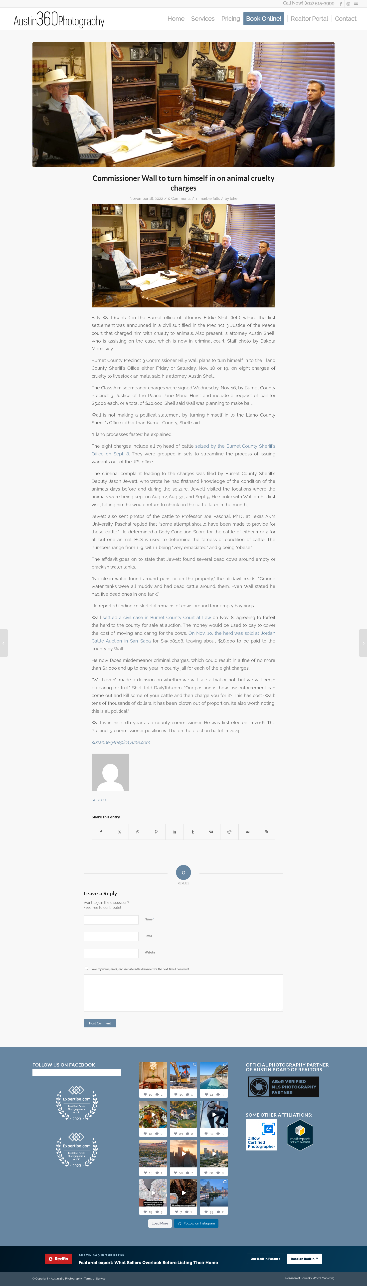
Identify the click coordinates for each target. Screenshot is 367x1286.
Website (150, 952)
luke (233, 198)
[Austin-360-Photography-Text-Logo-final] (59, 19)
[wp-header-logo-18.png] (183, 104)
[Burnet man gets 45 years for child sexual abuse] (4, 643)
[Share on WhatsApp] (138, 832)
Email (149, 936)
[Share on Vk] (211, 832)
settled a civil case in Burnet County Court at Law (157, 617)
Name (149, 919)
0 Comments (179, 198)
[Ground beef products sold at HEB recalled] (363, 643)
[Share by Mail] (248, 832)
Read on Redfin (304, 1259)
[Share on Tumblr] (193, 832)
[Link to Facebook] (341, 3)
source (99, 799)
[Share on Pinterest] (156, 832)
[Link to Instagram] (348, 3)
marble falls (209, 198)
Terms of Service (94, 1278)
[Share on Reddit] (229, 832)
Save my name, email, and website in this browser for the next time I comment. (140, 969)
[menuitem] (176, 19)
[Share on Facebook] (101, 832)
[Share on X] (119, 832)
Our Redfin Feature (265, 1259)
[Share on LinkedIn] (175, 832)
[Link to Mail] (356, 3)
